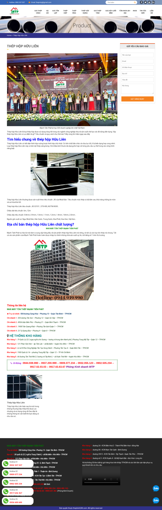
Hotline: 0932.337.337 (17, 2)
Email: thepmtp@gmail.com (41, 2)
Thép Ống (74, 12)
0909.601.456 (51, 491)
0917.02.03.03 (38, 491)
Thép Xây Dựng (85, 12)
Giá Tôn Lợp (55, 12)
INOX (135, 11)
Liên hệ (151, 12)
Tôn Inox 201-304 (125, 12)
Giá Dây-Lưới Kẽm (110, 12)
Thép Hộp (65, 12)
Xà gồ (47, 12)
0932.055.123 (62, 488)
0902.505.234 (49, 488)
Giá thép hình (38, 12)
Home (9, 35)
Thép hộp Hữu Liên (16, 402)
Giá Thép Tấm (97, 12)
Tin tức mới (143, 12)
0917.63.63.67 (37, 488)
